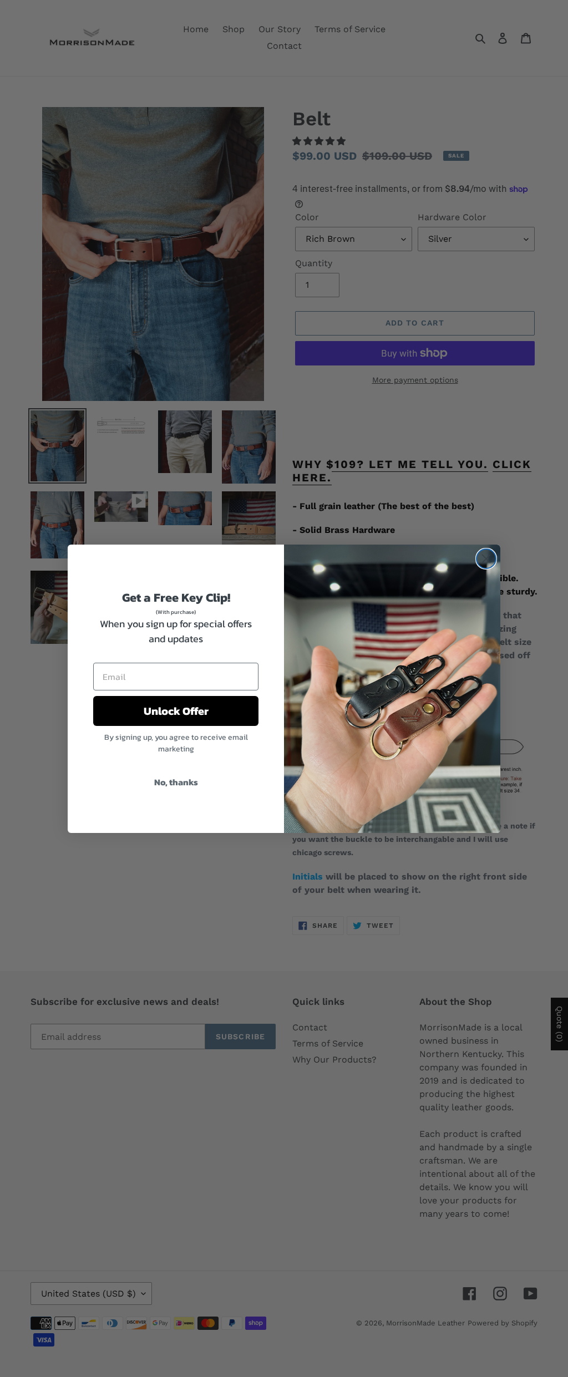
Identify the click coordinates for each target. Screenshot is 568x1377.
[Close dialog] (486, 558)
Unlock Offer (176, 711)
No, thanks (176, 782)
